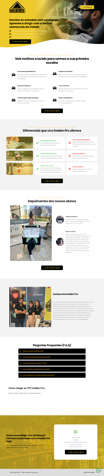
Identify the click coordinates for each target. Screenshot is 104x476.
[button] (52, 351)
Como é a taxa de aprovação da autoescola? (37, 357)
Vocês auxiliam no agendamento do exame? (36, 369)
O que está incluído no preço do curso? (35, 363)
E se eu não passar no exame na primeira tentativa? (39, 375)
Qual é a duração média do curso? (33, 351)
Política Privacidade (89, 472)
